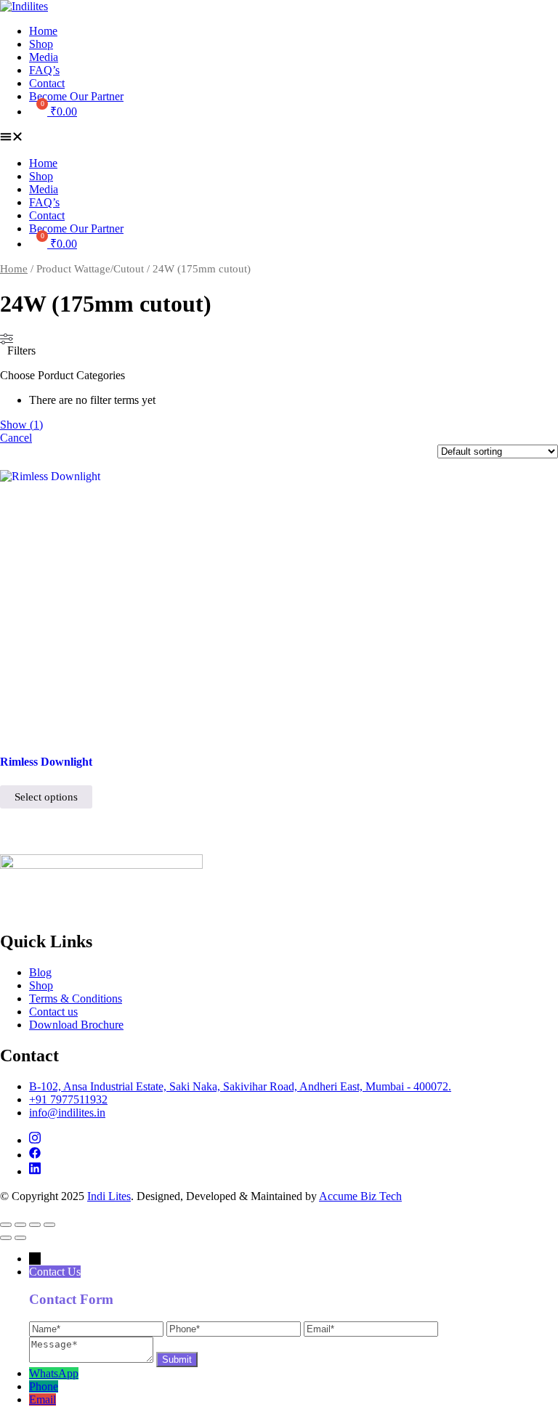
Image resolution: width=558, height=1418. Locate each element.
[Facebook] (35, 1154)
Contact (47, 83)
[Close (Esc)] (49, 1225)
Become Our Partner (76, 96)
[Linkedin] (35, 1171)
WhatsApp (53, 1373)
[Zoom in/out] (6, 1225)
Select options (46, 797)
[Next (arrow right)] (20, 1238)
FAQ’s (44, 70)
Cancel (16, 438)
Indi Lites (109, 1196)
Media (43, 57)
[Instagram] (35, 1140)
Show (21, 424)
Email (42, 1399)
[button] (279, 138)
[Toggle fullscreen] (20, 1225)
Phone (43, 1386)
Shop (41, 44)
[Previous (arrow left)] (6, 1238)
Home (43, 31)
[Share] (35, 1225)
